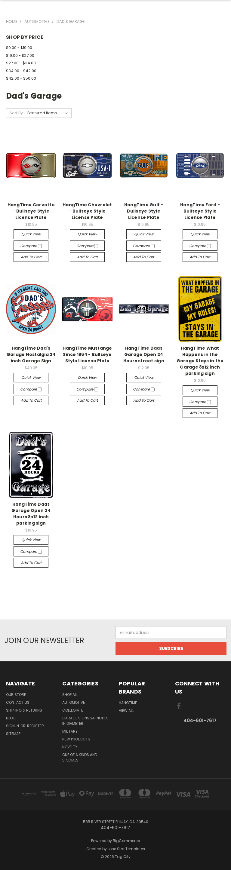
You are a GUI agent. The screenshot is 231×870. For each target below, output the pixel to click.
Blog (11, 718)
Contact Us (17, 702)
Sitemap (13, 733)
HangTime (128, 702)
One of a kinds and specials (79, 757)
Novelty (69, 746)
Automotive (73, 702)
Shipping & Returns (24, 710)
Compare (29, 245)
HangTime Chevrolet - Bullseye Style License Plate (87, 211)
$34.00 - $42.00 (21, 71)
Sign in (13, 725)
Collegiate (72, 710)
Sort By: (17, 113)
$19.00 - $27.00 (20, 55)
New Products (76, 739)
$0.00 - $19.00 (19, 48)
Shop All (70, 694)
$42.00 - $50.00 (21, 78)
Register (35, 725)
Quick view (31, 234)
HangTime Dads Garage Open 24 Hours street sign (143, 354)
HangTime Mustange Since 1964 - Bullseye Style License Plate (87, 354)
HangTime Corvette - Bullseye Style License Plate (31, 211)
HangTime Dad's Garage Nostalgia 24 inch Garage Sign (31, 354)
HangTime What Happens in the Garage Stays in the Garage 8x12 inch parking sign (200, 360)
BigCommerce (126, 840)
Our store (16, 694)
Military (70, 731)
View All (126, 710)
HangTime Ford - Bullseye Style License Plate (200, 211)
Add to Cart (31, 256)
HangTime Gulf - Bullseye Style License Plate (143, 211)
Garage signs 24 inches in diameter (85, 720)
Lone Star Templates (126, 848)
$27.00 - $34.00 (21, 63)
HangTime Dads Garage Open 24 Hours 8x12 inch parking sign (31, 513)
